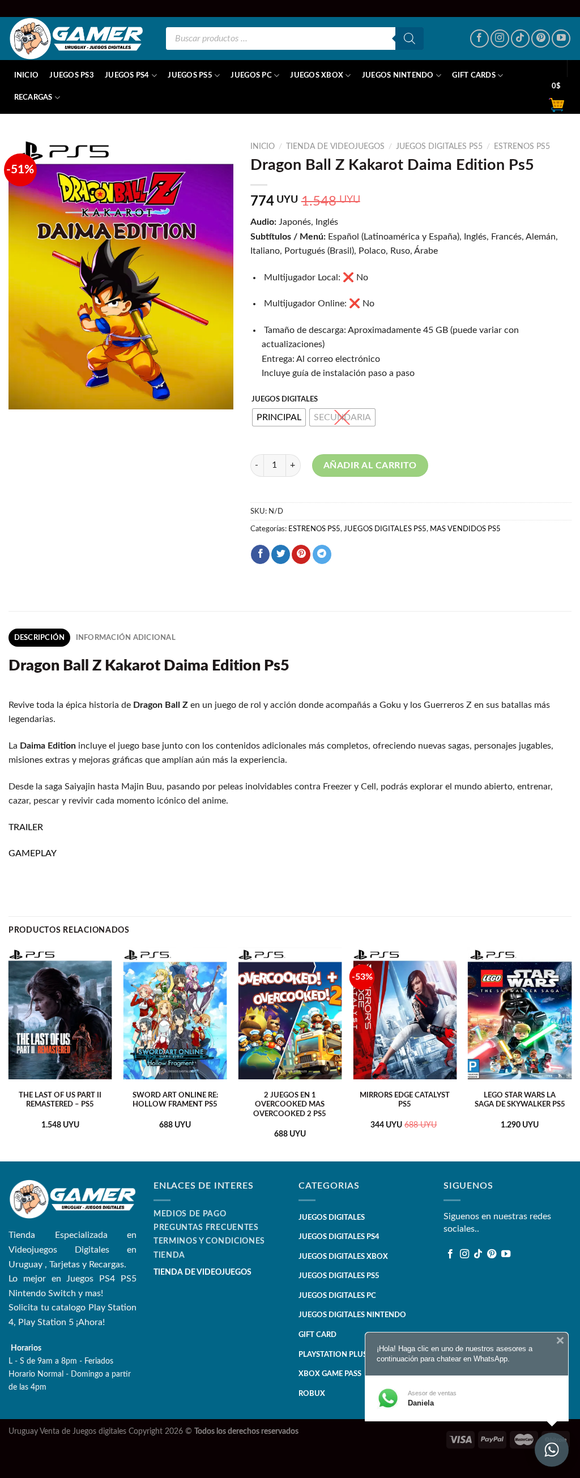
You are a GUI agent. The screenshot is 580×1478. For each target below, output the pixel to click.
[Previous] (9, 1053)
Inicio (26, 75)
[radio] (279, 417)
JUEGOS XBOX (316, 75)
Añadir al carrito (370, 465)
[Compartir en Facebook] (260, 554)
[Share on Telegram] (322, 554)
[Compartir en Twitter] (280, 554)
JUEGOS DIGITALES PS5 (439, 147)
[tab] (39, 638)
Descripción (39, 637)
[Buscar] (409, 38)
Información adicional (126, 637)
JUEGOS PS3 (71, 75)
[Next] (570, 1053)
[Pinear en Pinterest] (301, 554)
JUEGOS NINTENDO (398, 75)
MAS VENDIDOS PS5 (465, 529)
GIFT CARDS (474, 75)
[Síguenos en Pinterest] (540, 38)
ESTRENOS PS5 (522, 147)
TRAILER (25, 827)
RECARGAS (33, 97)
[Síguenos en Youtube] (561, 38)
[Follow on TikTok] (520, 38)
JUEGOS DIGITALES (284, 399)
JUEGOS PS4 (127, 75)
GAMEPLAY (32, 853)
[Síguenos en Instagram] (500, 38)
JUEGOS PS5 (190, 75)
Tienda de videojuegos (335, 147)
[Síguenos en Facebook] (479, 38)
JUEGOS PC (251, 75)
